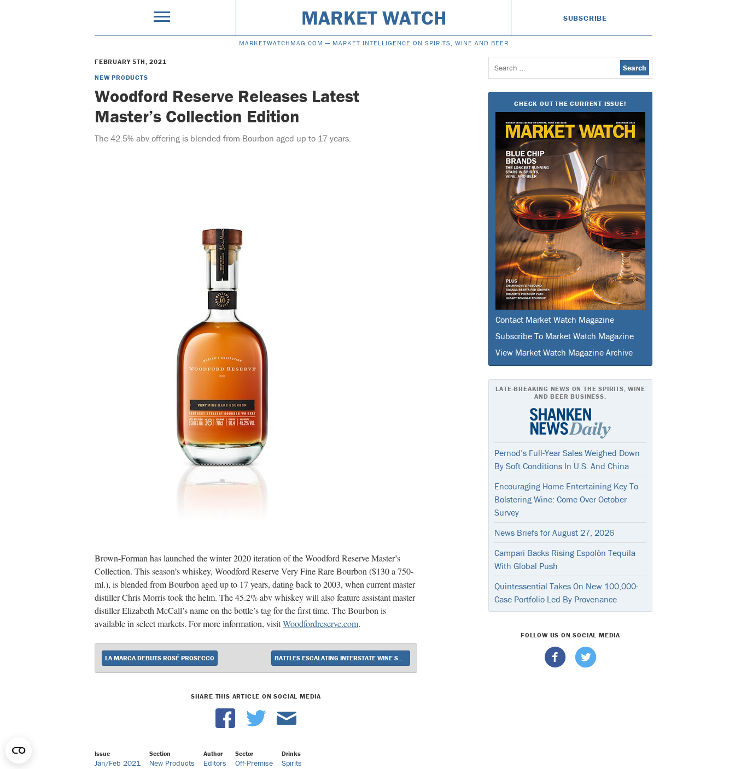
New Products (121, 77)
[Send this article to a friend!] (286, 725)
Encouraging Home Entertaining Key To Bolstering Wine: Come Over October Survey (566, 499)
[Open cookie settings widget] (18, 750)
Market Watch (373, 17)
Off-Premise (254, 763)
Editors (214, 763)
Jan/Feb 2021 (118, 763)
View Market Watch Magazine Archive (564, 352)
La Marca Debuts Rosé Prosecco (159, 658)
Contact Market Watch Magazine (554, 319)
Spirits (292, 763)
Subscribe (585, 18)
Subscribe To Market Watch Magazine (564, 335)
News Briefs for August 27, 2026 (554, 532)
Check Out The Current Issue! (570, 103)
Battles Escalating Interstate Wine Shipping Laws (342, 658)
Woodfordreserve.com (320, 623)
